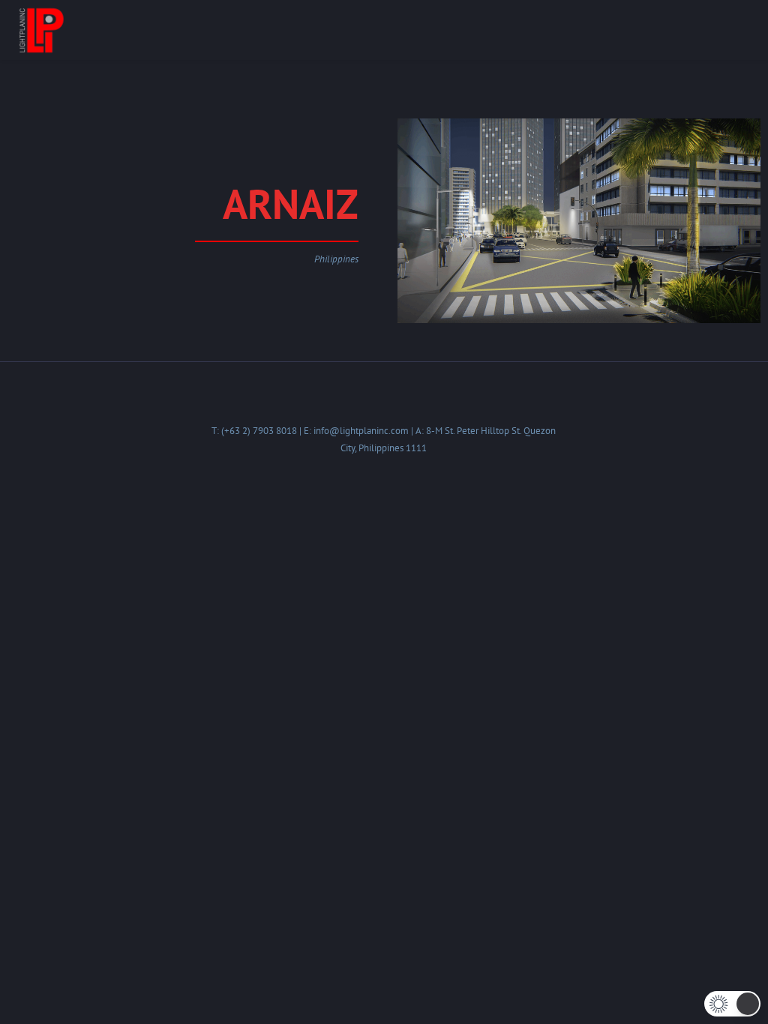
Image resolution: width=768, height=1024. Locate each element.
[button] (732, 1004)
